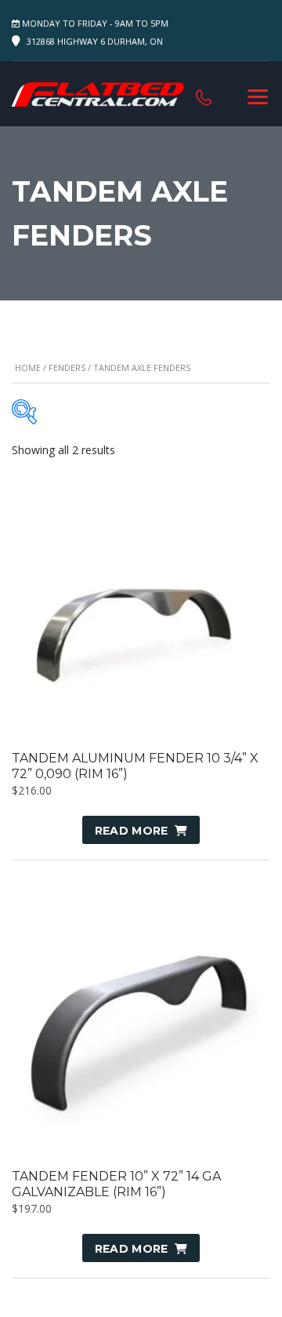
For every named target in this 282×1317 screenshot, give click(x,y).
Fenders (67, 367)
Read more (131, 831)
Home (28, 367)
